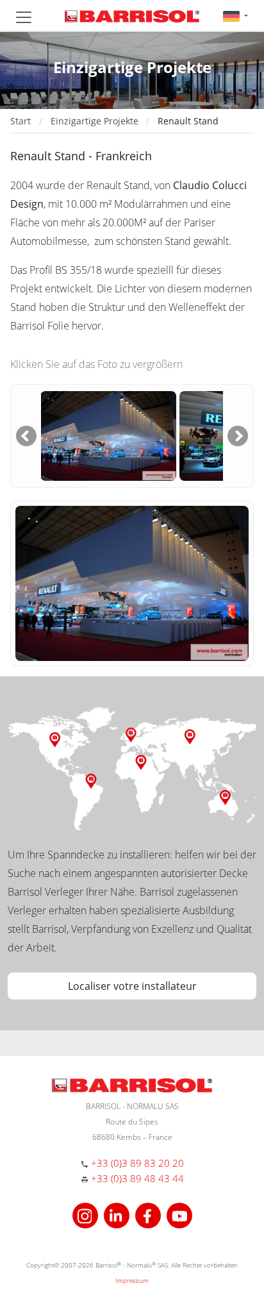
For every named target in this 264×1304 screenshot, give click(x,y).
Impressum (132, 1280)
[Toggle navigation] (23, 17)
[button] (235, 15)
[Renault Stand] (108, 435)
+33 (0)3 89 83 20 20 (137, 1163)
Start (20, 121)
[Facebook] (149, 1214)
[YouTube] (179, 1214)
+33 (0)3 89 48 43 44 (137, 1178)
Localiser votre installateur (132, 986)
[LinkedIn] (118, 1214)
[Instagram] (87, 1214)
